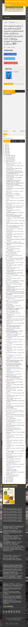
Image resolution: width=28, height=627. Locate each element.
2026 (6, 144)
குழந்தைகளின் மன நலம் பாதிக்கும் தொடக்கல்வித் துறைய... (13, 252)
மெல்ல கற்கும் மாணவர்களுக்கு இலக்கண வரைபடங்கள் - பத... (14, 246)
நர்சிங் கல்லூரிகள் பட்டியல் (11, 388)
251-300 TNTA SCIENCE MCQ (10, 520)
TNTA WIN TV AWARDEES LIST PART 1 (15, 281)
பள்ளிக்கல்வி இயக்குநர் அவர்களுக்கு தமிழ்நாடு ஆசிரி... (13, 306)
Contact (16, 623)
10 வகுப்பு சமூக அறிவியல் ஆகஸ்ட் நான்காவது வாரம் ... (13, 268)
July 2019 (8, 477)
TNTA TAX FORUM (7, 555)
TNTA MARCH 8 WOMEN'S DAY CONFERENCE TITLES (10, 572)
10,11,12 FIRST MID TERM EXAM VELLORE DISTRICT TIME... (13, 326)
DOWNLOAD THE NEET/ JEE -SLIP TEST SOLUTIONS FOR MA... (14, 377)
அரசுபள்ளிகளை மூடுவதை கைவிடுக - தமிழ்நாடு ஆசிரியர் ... (13, 420)
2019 (6, 154)
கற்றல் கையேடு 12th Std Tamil (12, 282)
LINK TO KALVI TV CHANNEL (12, 193)
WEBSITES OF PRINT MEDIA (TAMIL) (14, 387)
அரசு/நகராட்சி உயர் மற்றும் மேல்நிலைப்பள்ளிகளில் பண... (12, 470)
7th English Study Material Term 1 (13, 363)
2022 (6, 149)
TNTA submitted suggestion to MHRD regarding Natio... (14, 456)
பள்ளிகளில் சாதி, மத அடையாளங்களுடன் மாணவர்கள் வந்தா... (14, 298)
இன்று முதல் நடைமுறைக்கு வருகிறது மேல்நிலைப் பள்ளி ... (13, 163)
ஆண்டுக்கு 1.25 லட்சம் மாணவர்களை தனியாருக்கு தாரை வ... (14, 374)
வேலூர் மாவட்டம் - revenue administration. (15, 300)
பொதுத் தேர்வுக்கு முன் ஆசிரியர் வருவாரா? (15, 205)
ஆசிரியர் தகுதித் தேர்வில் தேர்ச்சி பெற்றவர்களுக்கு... (13, 249)
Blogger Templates (17, 619)
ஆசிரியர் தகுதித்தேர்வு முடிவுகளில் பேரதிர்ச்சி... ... (13, 210)
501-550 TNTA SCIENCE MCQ (10, 509)
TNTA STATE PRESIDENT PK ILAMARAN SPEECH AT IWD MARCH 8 (12, 576)
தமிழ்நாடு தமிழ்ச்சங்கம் (8, 138)
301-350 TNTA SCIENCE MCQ (10, 517)
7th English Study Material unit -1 (13, 428)
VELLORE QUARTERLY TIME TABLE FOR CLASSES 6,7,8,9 (14, 273)
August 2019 (9, 161)
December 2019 (9, 155)
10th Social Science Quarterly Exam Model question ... (14, 169)
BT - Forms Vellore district (11, 254)
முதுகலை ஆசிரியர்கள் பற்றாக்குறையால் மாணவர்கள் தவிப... (14, 260)
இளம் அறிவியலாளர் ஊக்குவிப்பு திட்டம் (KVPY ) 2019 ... (14, 430)
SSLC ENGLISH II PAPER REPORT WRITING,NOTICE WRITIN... (14, 365)
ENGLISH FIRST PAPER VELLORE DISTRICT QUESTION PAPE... (14, 216)
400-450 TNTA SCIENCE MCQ (10, 514)
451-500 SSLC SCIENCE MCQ (10, 511)
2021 (6, 151)
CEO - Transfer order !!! (11, 418)
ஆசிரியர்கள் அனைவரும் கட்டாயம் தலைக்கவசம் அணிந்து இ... (13, 302)
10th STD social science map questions (15, 414)
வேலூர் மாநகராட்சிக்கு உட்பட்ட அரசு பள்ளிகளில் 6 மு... (13, 314)
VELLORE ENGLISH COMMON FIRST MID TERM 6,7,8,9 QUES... (14, 309)
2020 (6, 152)
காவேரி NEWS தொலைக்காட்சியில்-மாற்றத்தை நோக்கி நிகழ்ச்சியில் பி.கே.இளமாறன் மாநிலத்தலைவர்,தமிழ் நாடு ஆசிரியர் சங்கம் (13, 537)
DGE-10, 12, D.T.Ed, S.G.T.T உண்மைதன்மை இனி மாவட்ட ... (13, 475)
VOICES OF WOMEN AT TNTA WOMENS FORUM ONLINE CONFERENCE (12, 566)
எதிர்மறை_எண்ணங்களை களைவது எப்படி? (12, 587)
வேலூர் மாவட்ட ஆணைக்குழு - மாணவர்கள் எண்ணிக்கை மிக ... (15, 412)
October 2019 (9, 158)
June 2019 (8, 478)
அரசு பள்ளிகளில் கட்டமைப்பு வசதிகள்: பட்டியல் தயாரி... (14, 355)
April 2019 (8, 481)
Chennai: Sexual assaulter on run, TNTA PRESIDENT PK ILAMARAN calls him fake (13, 531)
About (11, 623)
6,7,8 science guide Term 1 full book (14, 171)
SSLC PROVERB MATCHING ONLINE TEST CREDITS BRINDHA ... (14, 361)
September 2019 (10, 160)
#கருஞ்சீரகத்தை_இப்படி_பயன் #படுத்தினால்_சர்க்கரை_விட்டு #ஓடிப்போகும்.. (12, 600)
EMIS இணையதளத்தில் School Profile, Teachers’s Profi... (14, 382)
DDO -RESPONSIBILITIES (9, 558)
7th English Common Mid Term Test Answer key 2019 (14, 287)
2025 (6, 145)
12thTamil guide (9, 304)
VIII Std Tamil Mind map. (11, 408)
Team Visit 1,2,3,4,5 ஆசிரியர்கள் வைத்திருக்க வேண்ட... (13, 462)
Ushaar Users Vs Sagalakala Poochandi (15, 296)
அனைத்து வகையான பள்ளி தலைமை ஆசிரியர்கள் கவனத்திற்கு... (13, 334)
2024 (6, 147)
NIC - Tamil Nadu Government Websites (15, 258)
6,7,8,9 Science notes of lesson (13, 367)
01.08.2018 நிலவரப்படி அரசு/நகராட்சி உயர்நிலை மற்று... (13, 196)
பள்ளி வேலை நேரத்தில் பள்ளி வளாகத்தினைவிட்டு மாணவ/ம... (13, 311)
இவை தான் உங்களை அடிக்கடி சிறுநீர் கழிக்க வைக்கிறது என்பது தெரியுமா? (12, 596)
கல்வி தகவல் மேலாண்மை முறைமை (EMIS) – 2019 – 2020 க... (15, 451)
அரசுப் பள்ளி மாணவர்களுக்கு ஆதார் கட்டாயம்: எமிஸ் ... (13, 459)
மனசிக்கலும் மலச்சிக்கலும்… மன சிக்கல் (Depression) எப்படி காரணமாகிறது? (11, 584)
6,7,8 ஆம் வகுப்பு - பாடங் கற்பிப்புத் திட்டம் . (15, 410)
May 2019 (8, 480)
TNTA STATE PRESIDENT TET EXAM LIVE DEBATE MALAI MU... (14, 226)
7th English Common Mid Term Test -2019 (15, 319)
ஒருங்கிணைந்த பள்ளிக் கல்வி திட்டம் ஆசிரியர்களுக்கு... (13, 329)
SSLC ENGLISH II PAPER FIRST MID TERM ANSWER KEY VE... (14, 173)
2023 (6, 148)
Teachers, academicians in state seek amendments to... (14, 271)
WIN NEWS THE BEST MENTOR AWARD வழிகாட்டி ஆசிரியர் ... (13, 181)
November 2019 (9, 157)
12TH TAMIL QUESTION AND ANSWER (15, 291)
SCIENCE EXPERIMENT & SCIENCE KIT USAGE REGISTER (14, 332)
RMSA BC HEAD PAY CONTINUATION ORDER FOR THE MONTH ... (14, 183)
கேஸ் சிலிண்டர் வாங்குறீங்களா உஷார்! (13, 242)
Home (4, 136)
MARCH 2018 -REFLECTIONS (10, 569)
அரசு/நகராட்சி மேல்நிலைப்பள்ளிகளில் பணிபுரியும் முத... (13, 467)
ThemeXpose (17, 620)
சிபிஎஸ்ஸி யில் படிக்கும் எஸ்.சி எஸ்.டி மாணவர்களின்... (13, 372)
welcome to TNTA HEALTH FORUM (11, 591)
